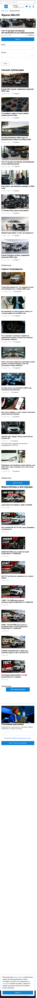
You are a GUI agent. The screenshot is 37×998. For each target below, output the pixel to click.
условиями (6, 983)
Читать (17, 39)
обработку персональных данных (21, 738)
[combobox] (17, 48)
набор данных (18, 977)
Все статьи (17, 483)
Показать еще (6, 478)
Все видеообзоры (18, 689)
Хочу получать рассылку (18, 743)
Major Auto (4, 10)
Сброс (5, 63)
